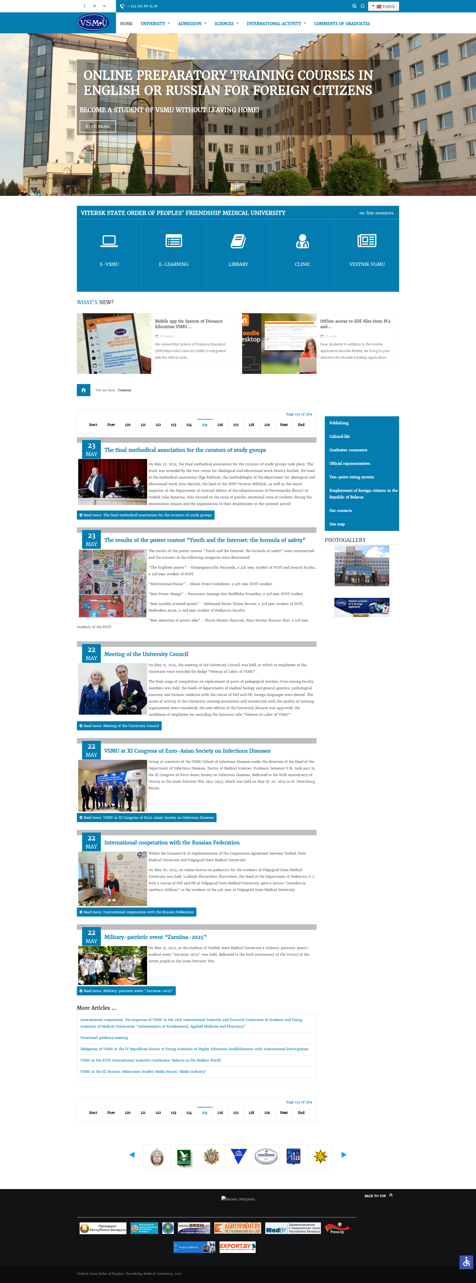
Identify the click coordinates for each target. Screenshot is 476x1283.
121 (143, 425)
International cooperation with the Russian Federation (172, 842)
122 (158, 425)
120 (128, 425)
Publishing (338, 423)
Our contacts (340, 510)
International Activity (274, 23)
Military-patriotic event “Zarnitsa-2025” (155, 937)
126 (220, 425)
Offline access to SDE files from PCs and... (355, 324)
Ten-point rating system (351, 477)
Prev (111, 425)
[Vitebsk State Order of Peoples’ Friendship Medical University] (96, 22)
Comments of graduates (342, 23)
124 (189, 425)
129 (267, 425)
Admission (190, 23)
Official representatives (349, 463)
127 (236, 425)
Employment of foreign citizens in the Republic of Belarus (363, 493)
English (388, 6)
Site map (337, 524)
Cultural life (339, 436)
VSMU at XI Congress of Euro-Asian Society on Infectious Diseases (187, 751)
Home (126, 23)
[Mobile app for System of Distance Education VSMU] (114, 343)
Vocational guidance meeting (104, 1038)
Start (93, 425)
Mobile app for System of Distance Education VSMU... (189, 324)
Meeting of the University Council (146, 654)
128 (251, 425)
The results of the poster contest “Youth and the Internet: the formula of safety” (204, 540)
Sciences (225, 23)
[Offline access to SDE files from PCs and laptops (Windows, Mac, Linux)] (279, 343)
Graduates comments (348, 450)
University (153, 23)
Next (284, 425)
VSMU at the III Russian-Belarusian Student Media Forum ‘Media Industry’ (143, 1071)
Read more (98, 126)
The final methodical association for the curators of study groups (185, 450)
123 (173, 425)
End (301, 425)
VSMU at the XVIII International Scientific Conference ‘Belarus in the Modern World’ (150, 1060)
